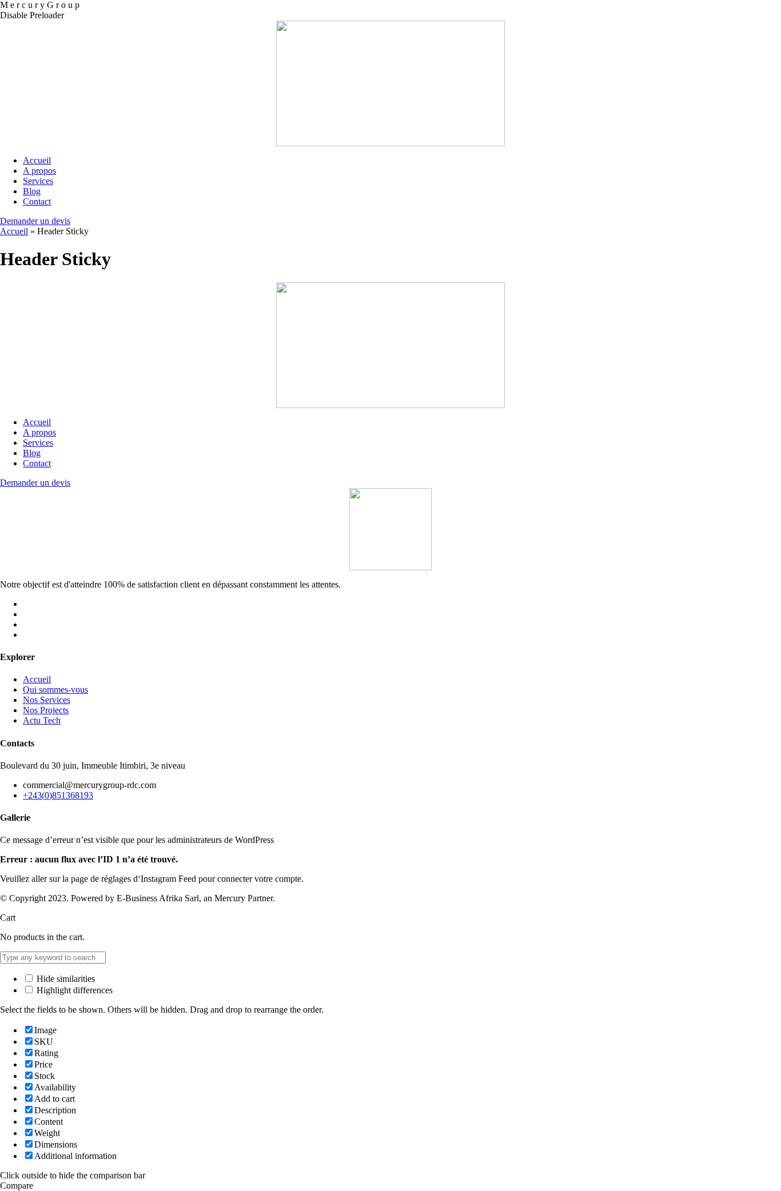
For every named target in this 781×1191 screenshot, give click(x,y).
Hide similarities (64, 979)
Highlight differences (73, 990)
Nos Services (46, 700)
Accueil (14, 231)
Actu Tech (42, 720)
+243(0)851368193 (58, 795)
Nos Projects (46, 710)
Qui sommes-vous (55, 689)
